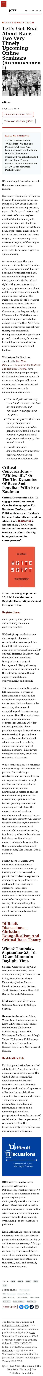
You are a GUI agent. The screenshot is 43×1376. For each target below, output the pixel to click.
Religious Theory (23, 23)
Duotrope (7, 1350)
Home (5, 23)
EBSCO (19, 1347)
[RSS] (40, 10)
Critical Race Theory (24, 1294)
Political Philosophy (18, 1301)
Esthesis (24, 1369)
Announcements (24, 1290)
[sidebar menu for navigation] (3, 4)
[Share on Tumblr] (32, 1307)
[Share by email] (37, 1307)
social (4, 1285)
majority (28, 1281)
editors (6, 102)
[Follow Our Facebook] (26, 10)
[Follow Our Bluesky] (33, 10)
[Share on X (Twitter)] (26, 1307)
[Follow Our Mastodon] (37, 10)
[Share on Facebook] (21, 1307)
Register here (10, 612)
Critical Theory (34, 1297)
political (20, 1281)
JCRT (5, 1366)
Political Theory (31, 1301)
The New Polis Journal (22, 1366)
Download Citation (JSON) (18, 121)
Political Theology (22, 1297)
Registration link (13, 1058)
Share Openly (9, 1307)
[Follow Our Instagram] (29, 10)
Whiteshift (24, 521)
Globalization (6, 1301)
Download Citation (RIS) (18, 114)
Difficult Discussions (8, 1297)
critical (13, 1281)
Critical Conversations (9, 1294)
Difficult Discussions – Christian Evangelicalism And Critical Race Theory (21, 156)
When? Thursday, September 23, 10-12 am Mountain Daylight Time (21, 166)
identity (36, 1281)
